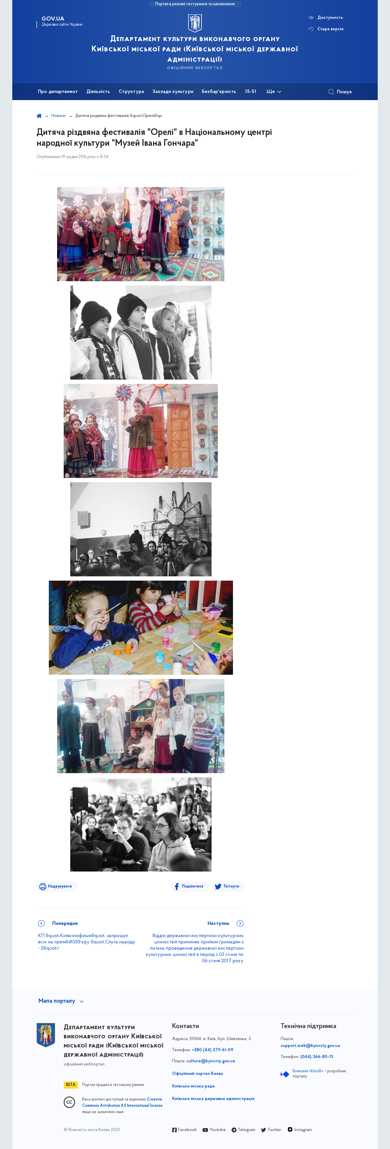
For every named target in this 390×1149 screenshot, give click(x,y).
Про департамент (58, 91)
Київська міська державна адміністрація (213, 1099)
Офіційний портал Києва (197, 1073)
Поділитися (192, 886)
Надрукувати (60, 886)
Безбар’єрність (219, 91)
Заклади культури (172, 91)
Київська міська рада (193, 1086)
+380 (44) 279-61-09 (212, 1050)
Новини (58, 116)
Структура (131, 91)
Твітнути (231, 886)
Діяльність (98, 91)
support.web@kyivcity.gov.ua (310, 1045)
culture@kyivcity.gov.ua (210, 1061)
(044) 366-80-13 (316, 1057)
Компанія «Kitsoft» (308, 1071)
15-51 (251, 91)
